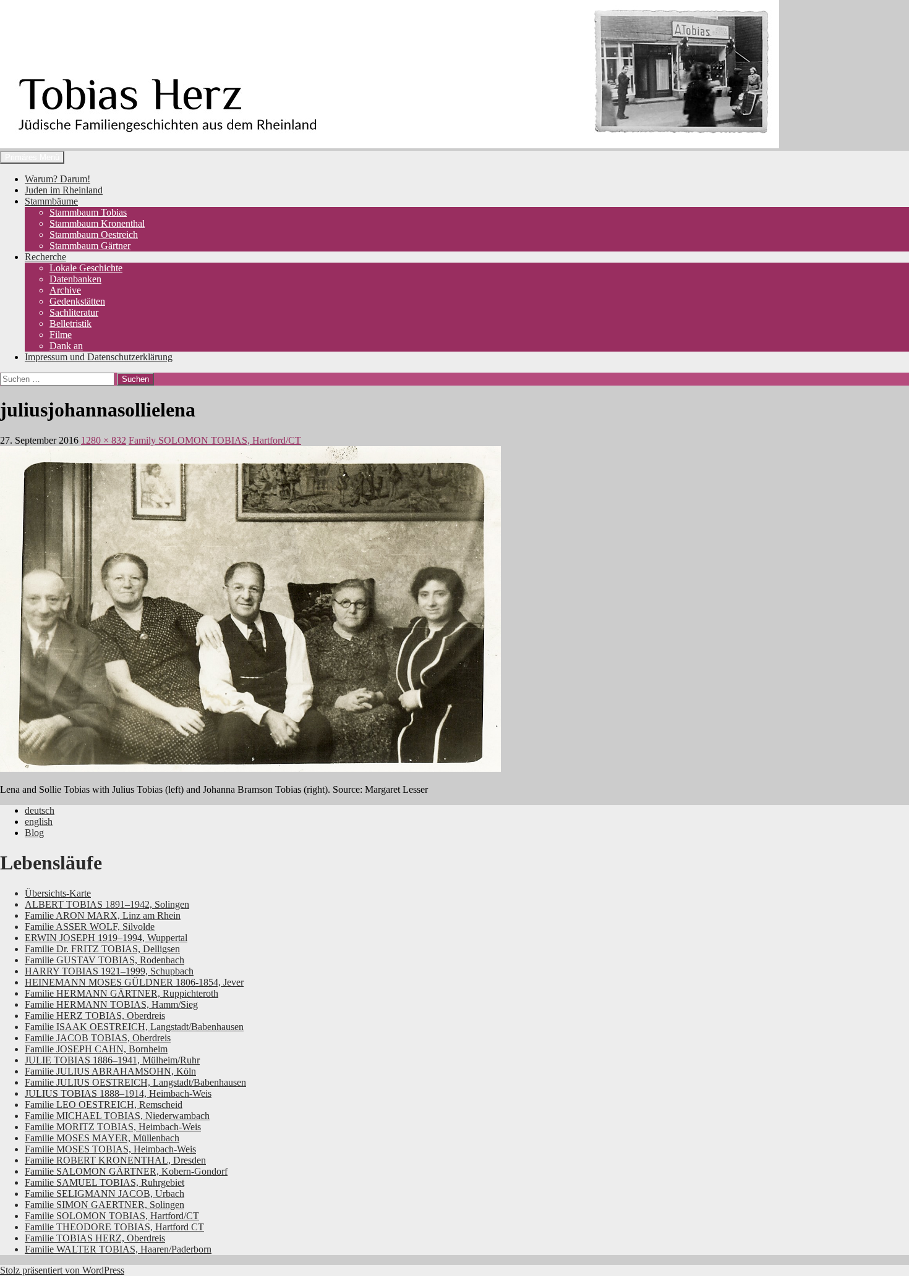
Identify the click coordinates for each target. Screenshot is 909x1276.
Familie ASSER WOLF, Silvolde (90, 926)
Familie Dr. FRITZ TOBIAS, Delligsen (102, 949)
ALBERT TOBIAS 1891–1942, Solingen (107, 904)
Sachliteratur (73, 312)
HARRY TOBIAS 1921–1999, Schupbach (109, 971)
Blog (34, 832)
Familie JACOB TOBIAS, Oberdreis (98, 1038)
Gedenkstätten (77, 301)
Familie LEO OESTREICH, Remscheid (103, 1104)
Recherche (45, 256)
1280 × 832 (103, 440)
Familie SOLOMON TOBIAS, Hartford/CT (112, 1216)
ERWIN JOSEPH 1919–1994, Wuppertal (106, 937)
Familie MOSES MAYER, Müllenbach (102, 1138)
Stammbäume (51, 201)
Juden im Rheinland (64, 190)
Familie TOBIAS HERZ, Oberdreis (95, 1238)
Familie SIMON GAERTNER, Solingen (104, 1204)
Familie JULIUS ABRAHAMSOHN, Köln (110, 1071)
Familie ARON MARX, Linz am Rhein (103, 915)
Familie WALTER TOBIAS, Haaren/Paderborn (118, 1249)
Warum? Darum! (57, 179)
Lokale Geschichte (85, 268)
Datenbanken (75, 279)
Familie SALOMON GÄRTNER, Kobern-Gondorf (126, 1171)
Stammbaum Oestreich (93, 234)
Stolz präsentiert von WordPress (62, 1270)
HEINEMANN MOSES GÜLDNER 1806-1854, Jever (134, 982)
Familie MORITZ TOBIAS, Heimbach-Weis (113, 1127)
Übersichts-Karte (58, 893)
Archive (65, 290)
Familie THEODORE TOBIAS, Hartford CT (114, 1227)
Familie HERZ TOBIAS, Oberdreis (95, 1015)
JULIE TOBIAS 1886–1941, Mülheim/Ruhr (112, 1060)
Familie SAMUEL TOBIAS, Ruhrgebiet (104, 1182)
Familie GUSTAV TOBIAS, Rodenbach (104, 960)
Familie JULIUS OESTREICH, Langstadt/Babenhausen (135, 1082)
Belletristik (70, 323)
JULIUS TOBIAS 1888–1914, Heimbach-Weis (118, 1093)
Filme (60, 334)
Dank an (66, 345)
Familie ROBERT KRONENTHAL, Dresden (115, 1160)
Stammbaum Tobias (88, 212)
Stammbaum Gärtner (89, 245)
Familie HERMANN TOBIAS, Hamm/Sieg (111, 1004)
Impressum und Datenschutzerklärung (99, 357)
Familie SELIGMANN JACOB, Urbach (104, 1193)
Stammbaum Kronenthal (97, 223)
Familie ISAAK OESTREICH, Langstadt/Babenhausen (134, 1026)
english (39, 821)
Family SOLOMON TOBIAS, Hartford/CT (215, 440)
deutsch (39, 810)
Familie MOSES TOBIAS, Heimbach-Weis (110, 1149)
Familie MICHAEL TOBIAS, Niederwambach (117, 1115)
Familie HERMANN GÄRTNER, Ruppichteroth (121, 993)
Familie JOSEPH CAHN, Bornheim (96, 1049)
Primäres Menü (32, 157)
